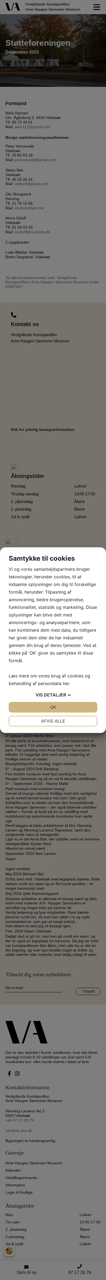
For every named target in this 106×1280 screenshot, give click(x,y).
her (66, 683)
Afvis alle (53, 721)
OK (53, 707)
